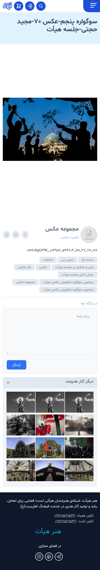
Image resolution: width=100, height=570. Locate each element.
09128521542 (64, 515)
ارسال (16, 364)
